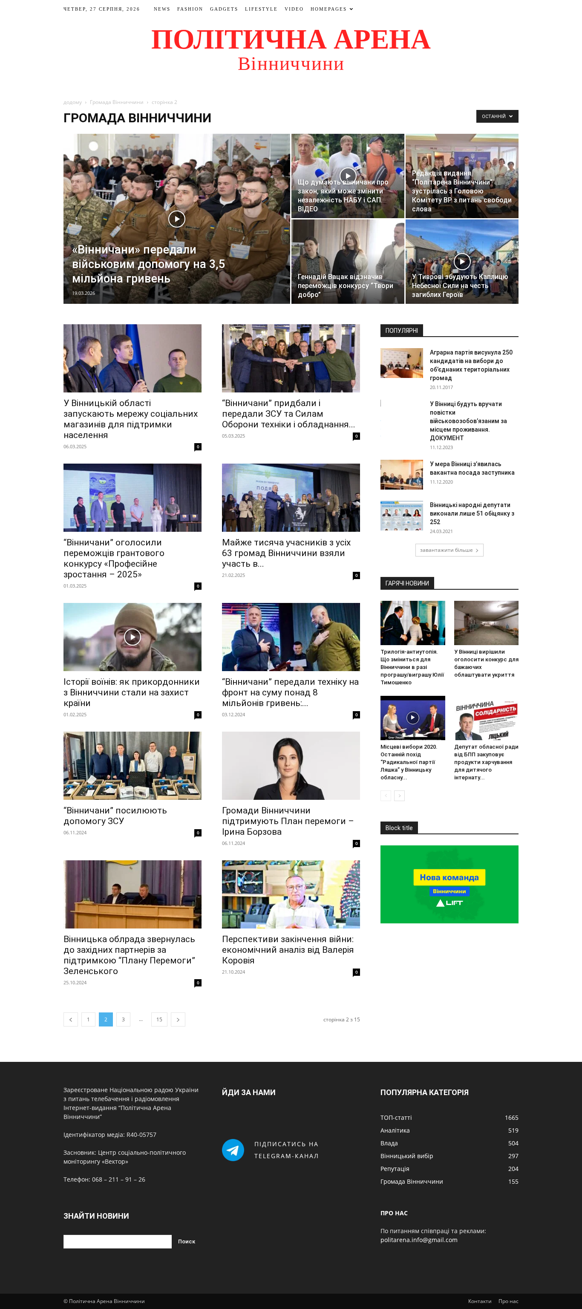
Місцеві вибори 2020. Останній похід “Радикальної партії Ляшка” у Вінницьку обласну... (409, 762)
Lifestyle (261, 9)
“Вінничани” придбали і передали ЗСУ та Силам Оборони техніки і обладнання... (288, 414)
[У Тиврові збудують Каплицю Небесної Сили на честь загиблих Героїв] (462, 261)
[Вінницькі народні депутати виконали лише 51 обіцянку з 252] (401, 516)
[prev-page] (70, 1019)
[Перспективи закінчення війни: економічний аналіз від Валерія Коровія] (291, 894)
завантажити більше (446, 550)
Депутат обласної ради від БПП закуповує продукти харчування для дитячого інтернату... (486, 762)
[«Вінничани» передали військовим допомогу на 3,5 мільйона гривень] (176, 219)
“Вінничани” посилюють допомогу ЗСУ (115, 815)
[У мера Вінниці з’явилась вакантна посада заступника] (401, 475)
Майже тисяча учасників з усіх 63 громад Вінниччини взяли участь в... (286, 553)
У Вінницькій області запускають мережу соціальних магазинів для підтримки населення (130, 419)
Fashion (190, 9)
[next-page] (178, 1019)
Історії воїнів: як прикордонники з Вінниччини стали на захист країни (131, 692)
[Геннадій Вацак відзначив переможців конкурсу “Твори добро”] (347, 261)
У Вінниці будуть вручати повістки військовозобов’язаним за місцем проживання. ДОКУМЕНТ (468, 421)
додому (72, 102)
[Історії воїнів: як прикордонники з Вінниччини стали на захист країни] (132, 637)
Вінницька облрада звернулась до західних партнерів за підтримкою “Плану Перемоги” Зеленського (129, 955)
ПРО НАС (394, 1213)
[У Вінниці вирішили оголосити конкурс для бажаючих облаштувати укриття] (486, 623)
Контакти (480, 1301)
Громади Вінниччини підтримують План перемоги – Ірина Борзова (288, 821)
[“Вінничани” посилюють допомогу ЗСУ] (132, 766)
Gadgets (224, 9)
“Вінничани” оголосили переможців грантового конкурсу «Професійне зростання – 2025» (113, 558)
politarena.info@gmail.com (419, 1240)
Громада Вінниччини (117, 102)
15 (159, 1019)
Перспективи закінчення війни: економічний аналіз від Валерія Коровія (288, 950)
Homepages (329, 9)
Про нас (508, 1301)
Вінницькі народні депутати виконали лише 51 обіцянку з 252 (472, 513)
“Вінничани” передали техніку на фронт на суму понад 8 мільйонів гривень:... (290, 692)
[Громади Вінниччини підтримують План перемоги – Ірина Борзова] (291, 766)
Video (294, 9)
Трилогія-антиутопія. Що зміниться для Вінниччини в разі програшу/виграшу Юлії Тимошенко (412, 667)
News (162, 9)
